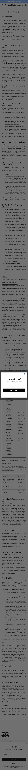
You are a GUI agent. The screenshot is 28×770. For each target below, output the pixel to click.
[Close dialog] (25, 374)
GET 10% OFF (14, 390)
